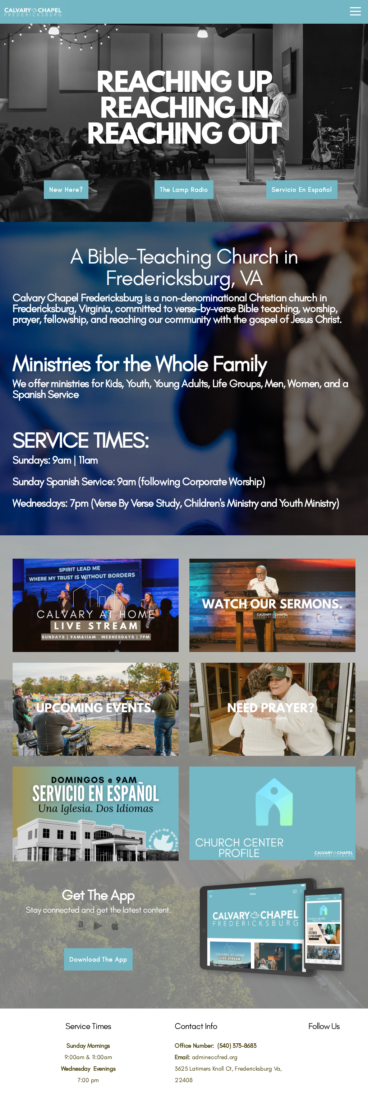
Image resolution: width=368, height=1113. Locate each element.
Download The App (98, 959)
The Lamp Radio (184, 190)
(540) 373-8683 (237, 1045)
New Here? (66, 190)
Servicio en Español (302, 190)
